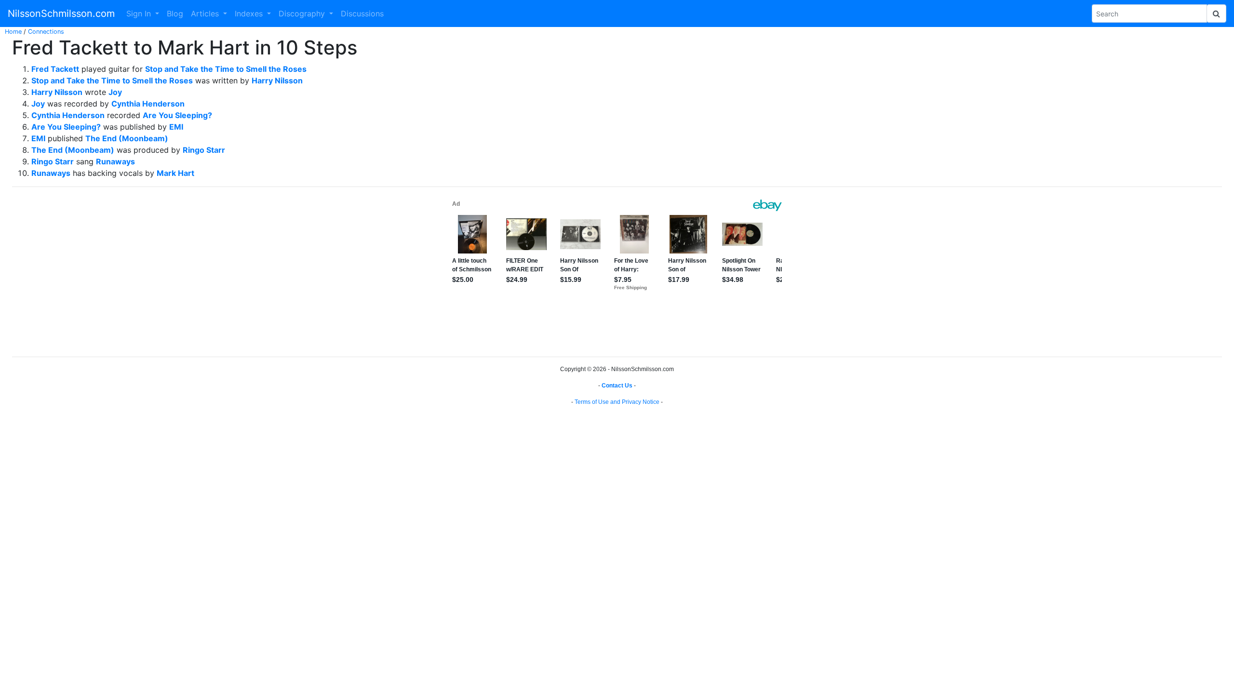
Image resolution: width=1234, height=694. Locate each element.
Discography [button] (303, 13)
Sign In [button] (139, 13)
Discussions (362, 13)
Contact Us (617, 385)
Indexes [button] (250, 13)
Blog (175, 13)
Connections (46, 31)
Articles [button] (206, 13)
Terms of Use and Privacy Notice (617, 402)
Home (13, 31)
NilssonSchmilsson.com (61, 13)
